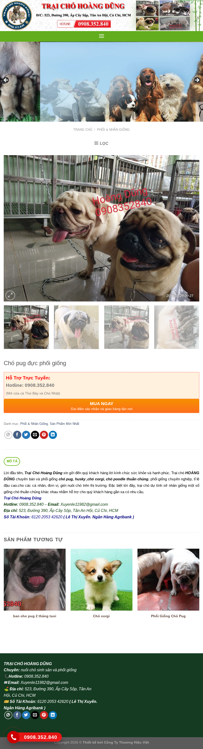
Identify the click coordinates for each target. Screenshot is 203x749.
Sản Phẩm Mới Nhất (64, 424)
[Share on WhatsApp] (8, 435)
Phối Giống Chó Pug (168, 616)
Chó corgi (101, 616)
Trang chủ (82, 129)
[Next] (189, 228)
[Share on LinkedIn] (53, 435)
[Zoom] (10, 295)
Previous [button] (6, 80)
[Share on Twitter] (26, 435)
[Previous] (13, 228)
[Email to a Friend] (35, 435)
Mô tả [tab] (12, 461)
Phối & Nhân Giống (113, 129)
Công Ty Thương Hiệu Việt (126, 742)
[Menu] (101, 35)
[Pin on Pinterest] (44, 435)
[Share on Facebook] (17, 435)
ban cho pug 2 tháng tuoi (34, 616)
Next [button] (197, 80)
